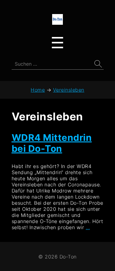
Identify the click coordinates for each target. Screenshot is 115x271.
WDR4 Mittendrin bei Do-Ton (52, 143)
